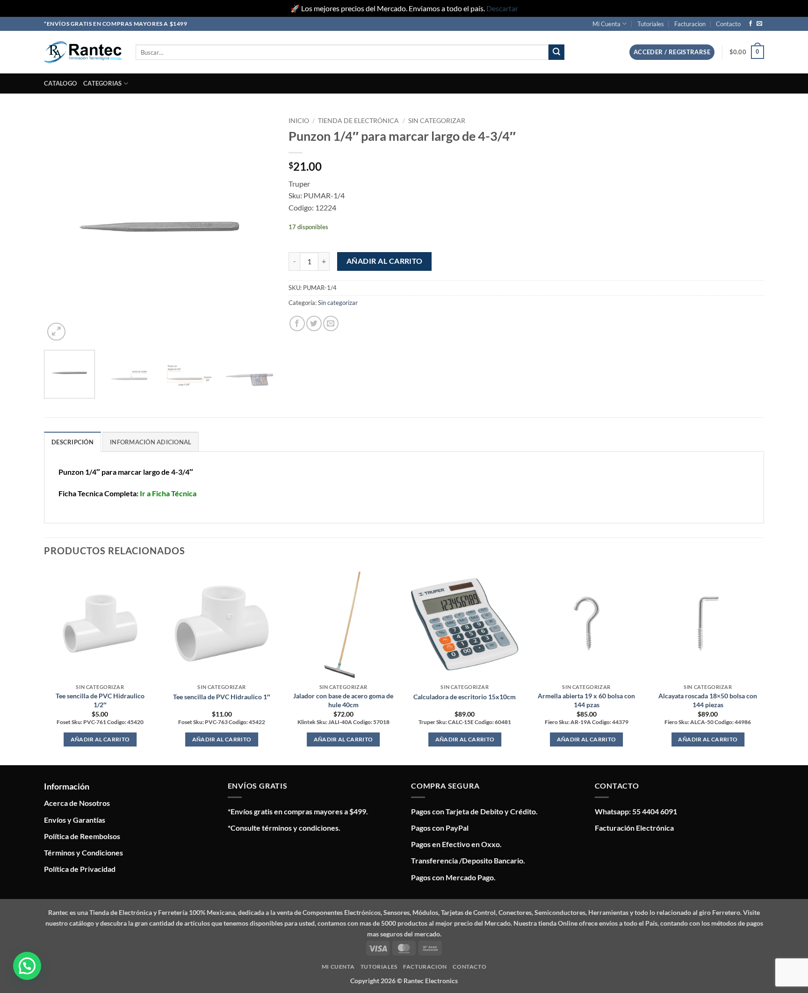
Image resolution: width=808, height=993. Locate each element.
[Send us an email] (759, 24)
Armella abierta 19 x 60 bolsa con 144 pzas (586, 700)
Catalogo (60, 83)
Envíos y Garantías (74, 819)
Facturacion (690, 24)
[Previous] (60, 227)
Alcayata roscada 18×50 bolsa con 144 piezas (707, 700)
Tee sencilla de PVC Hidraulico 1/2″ (100, 700)
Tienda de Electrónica (358, 120)
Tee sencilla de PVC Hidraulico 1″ (221, 697)
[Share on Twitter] (314, 323)
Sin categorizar (436, 120)
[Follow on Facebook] (750, 24)
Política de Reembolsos (82, 836)
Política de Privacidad (79, 868)
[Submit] (556, 52)
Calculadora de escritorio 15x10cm (464, 697)
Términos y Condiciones (83, 852)
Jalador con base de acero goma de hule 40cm (343, 700)
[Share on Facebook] (297, 323)
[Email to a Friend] (331, 323)
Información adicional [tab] (150, 442)
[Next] (258, 227)
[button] (671, 52)
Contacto (728, 24)
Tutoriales (650, 24)
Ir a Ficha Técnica (168, 493)
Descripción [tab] (72, 442)
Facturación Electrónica (634, 827)
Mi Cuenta (606, 24)
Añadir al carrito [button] (100, 739)
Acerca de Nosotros (77, 802)
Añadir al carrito (384, 261)
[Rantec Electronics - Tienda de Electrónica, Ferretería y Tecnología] (83, 52)
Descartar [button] (502, 8)
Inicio (299, 120)
